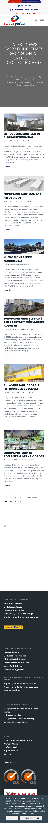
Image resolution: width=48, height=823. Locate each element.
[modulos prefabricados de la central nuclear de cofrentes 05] (24, 307)
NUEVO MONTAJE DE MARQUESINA (18, 259)
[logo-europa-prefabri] (20, 20)
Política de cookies (31, 818)
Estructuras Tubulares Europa (18, 740)
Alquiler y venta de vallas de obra (20, 683)
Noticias (19, 141)
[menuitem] (25, 2)
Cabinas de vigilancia (14, 669)
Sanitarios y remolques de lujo (18, 613)
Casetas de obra (11, 652)
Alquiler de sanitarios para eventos (21, 617)
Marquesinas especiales (15, 722)
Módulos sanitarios (13, 607)
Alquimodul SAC (11, 750)
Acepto (12, 818)
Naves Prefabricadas (13, 666)
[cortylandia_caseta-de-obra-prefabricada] (24, 440)
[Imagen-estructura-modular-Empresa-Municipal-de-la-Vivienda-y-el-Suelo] (24, 183)
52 (11, 501)
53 (16, 501)
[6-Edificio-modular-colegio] (24, 373)
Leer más (7, 166)
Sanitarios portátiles (13, 603)
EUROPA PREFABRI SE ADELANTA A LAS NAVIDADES (24, 454)
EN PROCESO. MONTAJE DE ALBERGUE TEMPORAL (22, 135)
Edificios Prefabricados (14, 659)
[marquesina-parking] (24, 246)
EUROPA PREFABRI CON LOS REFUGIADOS (22, 196)
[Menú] (40, 20)
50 (20, 497)
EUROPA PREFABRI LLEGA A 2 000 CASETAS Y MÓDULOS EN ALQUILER (24, 322)
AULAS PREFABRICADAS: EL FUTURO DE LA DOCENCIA (22, 387)
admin (29, 141)
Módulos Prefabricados (15, 655)
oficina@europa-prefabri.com (25, 10)
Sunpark (7, 754)
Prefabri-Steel (10, 747)
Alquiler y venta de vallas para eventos (22, 687)
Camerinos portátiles (14, 610)
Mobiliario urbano (12, 690)
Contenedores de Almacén (16, 662)
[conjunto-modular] (24, 122)
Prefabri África (11, 743)
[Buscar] (34, 20)
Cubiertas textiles (12, 715)
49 (16, 497)
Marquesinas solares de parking (19, 718)
